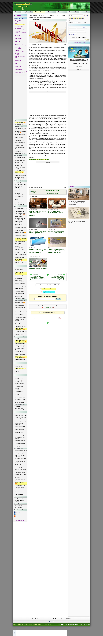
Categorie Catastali (19, 391)
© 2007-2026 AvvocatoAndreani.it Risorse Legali (68, 624)
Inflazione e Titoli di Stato (20, 153)
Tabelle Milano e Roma (20, 359)
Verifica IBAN (18, 477)
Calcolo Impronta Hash (20, 252)
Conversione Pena (19, 366)
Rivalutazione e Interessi (20, 128)
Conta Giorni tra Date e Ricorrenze (20, 456)
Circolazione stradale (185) (21, 71)
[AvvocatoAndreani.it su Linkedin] (51, 621)
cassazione (72, 27)
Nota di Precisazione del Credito (20, 236)
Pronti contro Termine (19, 408)
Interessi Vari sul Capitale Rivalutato (20, 132)
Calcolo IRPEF (18, 413)
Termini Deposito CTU (20, 204)
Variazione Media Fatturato (21, 469)
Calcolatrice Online (19, 334)
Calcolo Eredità (18, 377)
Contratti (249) (18, 48)
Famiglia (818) (18, 28)
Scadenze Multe (18, 202)
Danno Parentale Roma (20, 345)
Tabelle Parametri (19, 288)
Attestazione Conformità (20, 218)
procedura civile (81, 27)
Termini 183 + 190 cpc (20, 194)
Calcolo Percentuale (19, 466)
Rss (16, 516)
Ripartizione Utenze (19, 471)
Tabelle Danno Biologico (20, 354)
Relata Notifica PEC (19, 219)
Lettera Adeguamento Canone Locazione (19, 136)
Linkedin (17, 514)
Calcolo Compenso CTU (20, 307)
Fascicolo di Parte (19, 214)
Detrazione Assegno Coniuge (19, 430)
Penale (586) (18, 35)
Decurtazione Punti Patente (21, 450)
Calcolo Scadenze (19, 182)
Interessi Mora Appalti (19, 177)
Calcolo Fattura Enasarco (20, 317)
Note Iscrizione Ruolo (19, 249)
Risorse (50, 12)
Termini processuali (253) (20, 45)
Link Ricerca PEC (18, 498)
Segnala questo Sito (19, 519)
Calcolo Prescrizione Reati (20, 370)
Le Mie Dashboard (19, 124)
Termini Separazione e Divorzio (20, 189)
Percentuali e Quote (19, 467)
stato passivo (80, 32)
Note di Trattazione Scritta (20, 227)
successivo (60, 274)
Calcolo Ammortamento (20, 167)
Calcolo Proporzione (19, 487)
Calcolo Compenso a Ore (20, 326)
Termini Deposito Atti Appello (19, 199)
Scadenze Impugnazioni (20, 201)
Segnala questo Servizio (49, 312)
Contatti (85, 12)
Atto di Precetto (18, 233)
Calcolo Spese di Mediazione (18, 323)
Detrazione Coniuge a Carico (19, 419)
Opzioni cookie (87, 624)
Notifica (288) (18, 39)
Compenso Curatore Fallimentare (19, 309)
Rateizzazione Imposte (20, 440)
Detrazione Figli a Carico (20, 417)
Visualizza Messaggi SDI (20, 303)
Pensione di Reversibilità (20, 384)
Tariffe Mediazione (19, 325)
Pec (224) (17, 54)
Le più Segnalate (18, 507)
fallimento (80, 30)
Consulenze (61, 12)
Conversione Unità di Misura (19, 489)
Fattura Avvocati (18, 280)
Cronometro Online (19, 494)
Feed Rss (17, 21)
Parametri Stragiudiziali (20, 285)
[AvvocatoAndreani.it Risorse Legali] (23, 5)
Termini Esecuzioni (19, 196)
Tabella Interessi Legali (20, 173)
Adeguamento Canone (20, 134)
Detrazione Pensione (19, 427)
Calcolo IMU (17, 388)
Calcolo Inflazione (19, 151)
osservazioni (72, 34)
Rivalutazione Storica (19, 140)
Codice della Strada (19, 264)
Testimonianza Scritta (19, 257)
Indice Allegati (18, 243)
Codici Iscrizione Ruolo (20, 251)
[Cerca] (60, 318)
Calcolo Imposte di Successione (19, 379)
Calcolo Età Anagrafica (20, 479)
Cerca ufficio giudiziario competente (20, 245)
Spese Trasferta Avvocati (20, 286)
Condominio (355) (19, 38)
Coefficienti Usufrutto (19, 383)
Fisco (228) (17, 53)
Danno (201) (17, 68)
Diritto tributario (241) (19, 51)
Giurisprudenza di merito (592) (20, 33)
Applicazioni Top (18, 505)
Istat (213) (17, 63)
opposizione (72, 30)
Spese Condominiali (19, 402)
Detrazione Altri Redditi (20, 426)
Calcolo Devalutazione (20, 139)
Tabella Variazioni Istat (20, 143)
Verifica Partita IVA (19, 475)
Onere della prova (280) (20, 42)
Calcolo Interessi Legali (20, 157)
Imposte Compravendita (20, 397)
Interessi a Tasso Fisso (20, 160)
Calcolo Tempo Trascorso (20, 459)
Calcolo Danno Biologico (20, 338)
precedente (35, 274)
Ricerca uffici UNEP (19, 247)
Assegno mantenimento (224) (20, 57)
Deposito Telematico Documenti (19, 222)
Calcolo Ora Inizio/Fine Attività (20, 462)
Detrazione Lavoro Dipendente (19, 424)
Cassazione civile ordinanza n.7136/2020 (39, 159)
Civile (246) (17, 50)
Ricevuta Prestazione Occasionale (19, 320)
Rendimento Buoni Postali (20, 409)
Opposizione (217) (19, 62)
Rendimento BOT (18, 406)
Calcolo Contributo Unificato (21, 208)
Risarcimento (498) (19, 36)
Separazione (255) (19, 44)
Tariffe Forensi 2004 (19, 293)
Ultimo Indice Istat (19, 145)
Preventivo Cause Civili (20, 268)
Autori (16, 23)
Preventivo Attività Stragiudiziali (19, 270)
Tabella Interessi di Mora (20, 175)
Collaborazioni (73, 12)
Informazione (39, 12)
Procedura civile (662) (20, 29)
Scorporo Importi (18, 278)
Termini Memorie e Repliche (19, 187)
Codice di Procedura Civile (20, 262)
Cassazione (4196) (19, 26)
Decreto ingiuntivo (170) (20, 72)
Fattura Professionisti (19, 305)
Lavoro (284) (18, 41)
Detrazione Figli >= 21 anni (21, 415)
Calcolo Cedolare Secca (20, 399)
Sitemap (50, 624)
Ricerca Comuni (18, 480)
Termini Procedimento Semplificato (19, 192)
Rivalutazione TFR (19, 150)
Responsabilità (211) (19, 65)
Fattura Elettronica (19, 302)
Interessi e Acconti (19, 162)
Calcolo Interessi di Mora (20, 159)
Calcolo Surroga (18, 168)
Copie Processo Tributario (20, 213)
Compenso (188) (18, 69)
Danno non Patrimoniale (20, 343)
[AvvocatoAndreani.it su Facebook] (49, 621)
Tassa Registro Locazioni (20, 400)
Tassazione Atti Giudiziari (20, 255)
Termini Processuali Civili (20, 184)
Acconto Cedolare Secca (20, 435)
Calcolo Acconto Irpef (19, 434)
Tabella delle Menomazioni (21, 361)
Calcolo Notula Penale (20, 298)
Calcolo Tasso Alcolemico (20, 452)
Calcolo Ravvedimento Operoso (20, 438)
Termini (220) (18, 60)
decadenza (71, 32)
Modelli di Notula (18, 296)
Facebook (18, 512)
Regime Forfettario (19, 441)
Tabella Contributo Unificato (21, 210)
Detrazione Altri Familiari (20, 421)
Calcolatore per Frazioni (20, 485)
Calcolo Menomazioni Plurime (19, 349)
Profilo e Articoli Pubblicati (52, 193)
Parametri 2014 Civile (19, 281)
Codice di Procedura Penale (19, 372)
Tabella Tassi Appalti (19, 178)
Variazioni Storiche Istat (20, 142)
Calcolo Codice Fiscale (20, 472)
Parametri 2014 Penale (20, 283)
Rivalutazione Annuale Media (20, 148)
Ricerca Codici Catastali (20, 393)
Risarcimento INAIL (19, 351)
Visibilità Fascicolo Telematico (19, 225)
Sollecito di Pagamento (20, 228)
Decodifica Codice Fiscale (20, 474)
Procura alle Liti (18, 216)
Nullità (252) (17, 47)
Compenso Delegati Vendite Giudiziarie (21, 312)
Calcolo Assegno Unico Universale (20, 444)
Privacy (80, 624)
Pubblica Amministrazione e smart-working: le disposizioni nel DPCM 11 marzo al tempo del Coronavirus (37, 278)
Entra (88, 15)
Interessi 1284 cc (18, 165)
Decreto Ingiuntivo (19, 230)
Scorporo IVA (18, 464)
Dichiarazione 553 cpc (20, 241)
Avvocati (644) (18, 31)
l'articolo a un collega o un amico (79, 20)
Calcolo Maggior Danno (20, 163)
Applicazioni (27, 12)
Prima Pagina (18, 20)
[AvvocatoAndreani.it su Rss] (54, 621)
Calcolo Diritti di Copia (20, 211)
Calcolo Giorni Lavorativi (20, 458)
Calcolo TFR (17, 446)
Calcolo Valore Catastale (20, 389)
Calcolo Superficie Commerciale (19, 395)
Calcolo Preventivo (19, 333)
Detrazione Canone (19, 432)
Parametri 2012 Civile (19, 290)
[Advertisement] (20, 97)
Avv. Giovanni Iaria (34, 19)
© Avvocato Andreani (19, 520)
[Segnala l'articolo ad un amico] (64, 44)
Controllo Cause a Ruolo (20, 254)
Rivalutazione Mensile (19, 129)
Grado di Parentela (19, 386)
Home (16, 12)
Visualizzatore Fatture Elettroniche (19, 276)
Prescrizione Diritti (19, 453)
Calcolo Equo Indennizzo (20, 352)
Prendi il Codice (48, 307)
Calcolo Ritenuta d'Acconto (21, 331)
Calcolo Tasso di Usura (20, 170)
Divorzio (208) (18, 66)
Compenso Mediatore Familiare (19, 315)
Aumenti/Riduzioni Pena (20, 365)
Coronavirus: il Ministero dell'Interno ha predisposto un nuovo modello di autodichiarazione (58, 278)
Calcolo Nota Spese (19, 294)
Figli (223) (17, 59)
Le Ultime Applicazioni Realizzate (19, 501)
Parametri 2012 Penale (20, 291)
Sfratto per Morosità (19, 232)
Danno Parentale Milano (20, 346)
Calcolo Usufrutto (18, 381)
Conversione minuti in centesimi (19, 492)
